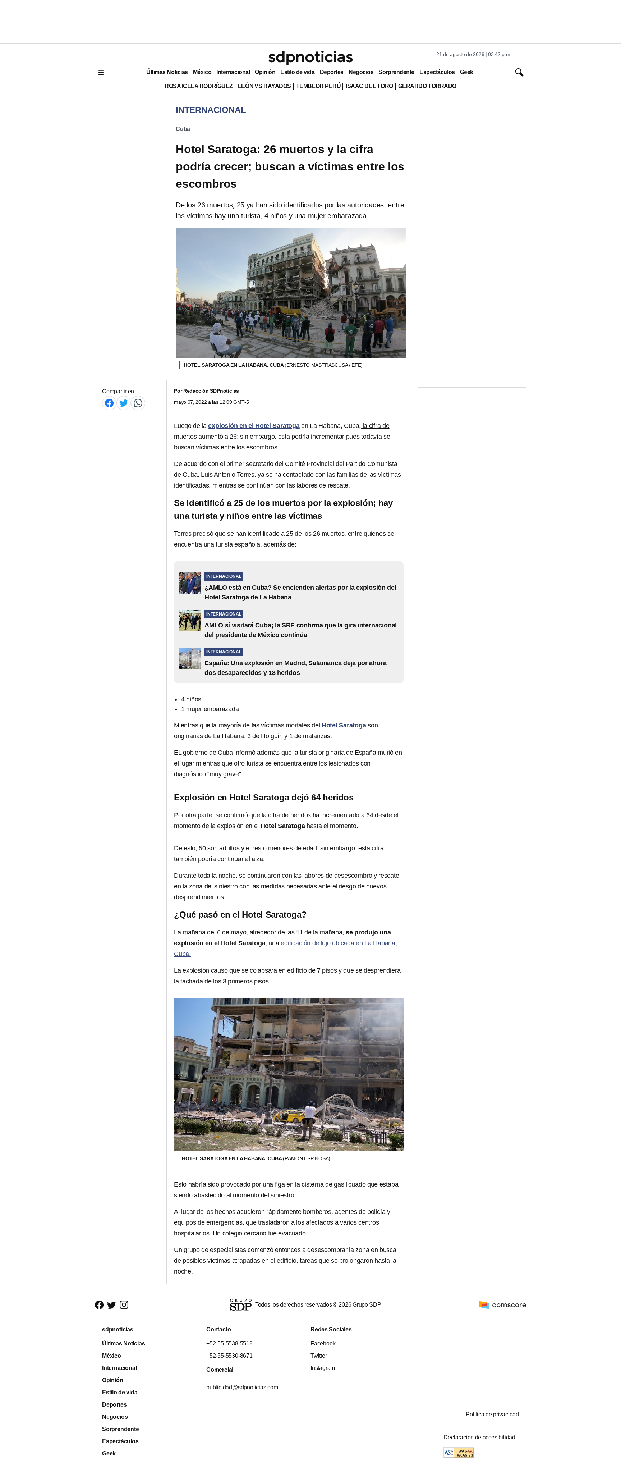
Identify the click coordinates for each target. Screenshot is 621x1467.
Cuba (183, 129)
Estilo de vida (297, 72)
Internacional (233, 72)
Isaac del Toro (369, 86)
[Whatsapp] (138, 403)
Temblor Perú (318, 86)
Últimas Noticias (167, 72)
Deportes (332, 72)
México (202, 72)
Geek (466, 72)
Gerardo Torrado (427, 86)
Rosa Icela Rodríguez (199, 86)
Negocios (361, 72)
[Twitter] (123, 403)
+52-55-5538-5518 (229, 1343)
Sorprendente (396, 72)
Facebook (322, 1343)
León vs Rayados (264, 86)
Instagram (322, 1368)
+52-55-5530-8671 (229, 1356)
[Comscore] (502, 1304)
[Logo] (310, 58)
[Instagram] (124, 1304)
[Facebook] (109, 403)
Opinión (265, 72)
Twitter (318, 1356)
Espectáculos (437, 72)
